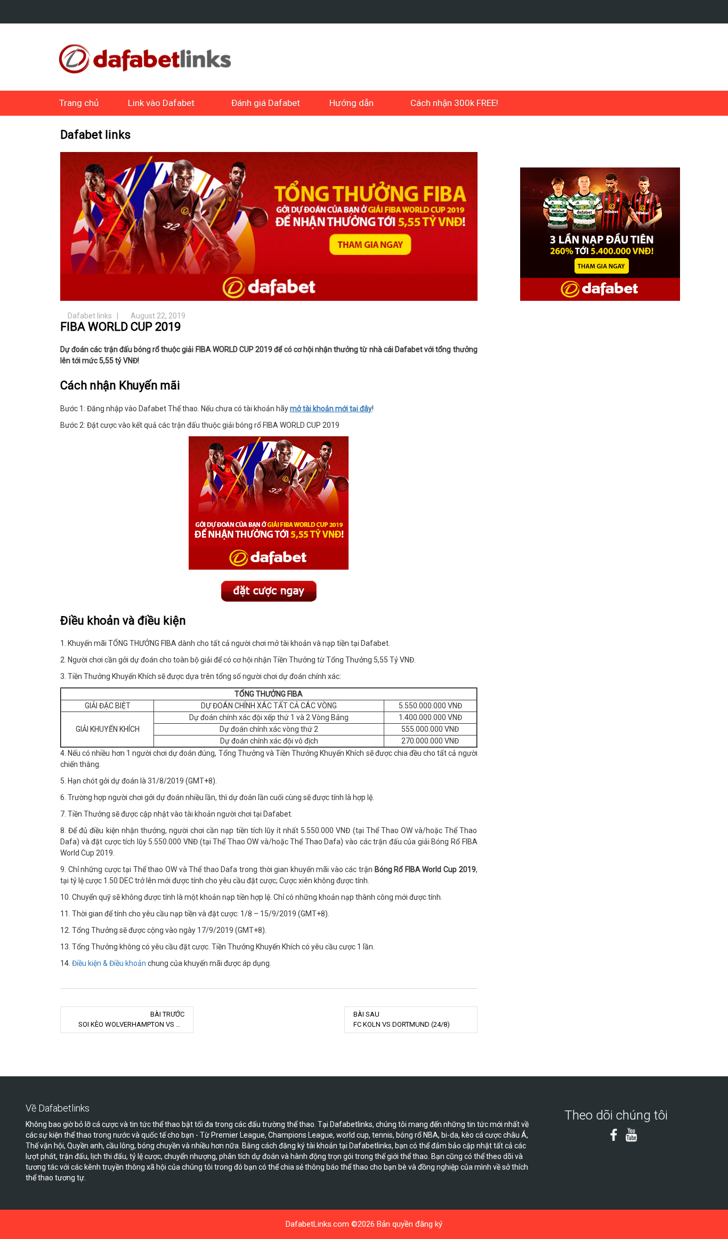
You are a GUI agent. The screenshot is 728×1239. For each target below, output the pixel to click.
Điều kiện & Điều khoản (109, 963)
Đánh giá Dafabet (265, 103)
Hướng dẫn (351, 103)
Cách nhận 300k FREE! (454, 103)
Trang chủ (79, 103)
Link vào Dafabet (161, 103)
